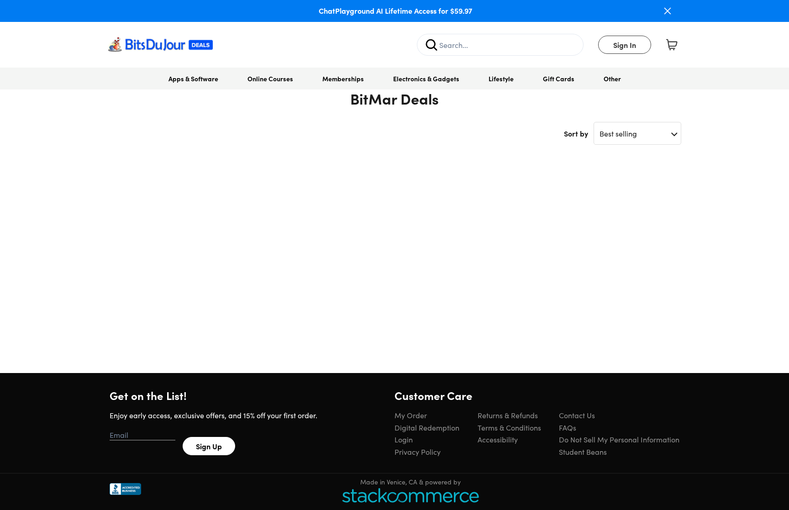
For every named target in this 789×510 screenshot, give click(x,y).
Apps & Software (193, 78)
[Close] (668, 11)
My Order (410, 415)
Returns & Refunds (508, 415)
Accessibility (498, 439)
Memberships (343, 78)
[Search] (431, 45)
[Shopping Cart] (671, 44)
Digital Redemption (426, 427)
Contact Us (577, 415)
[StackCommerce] (410, 495)
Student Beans (583, 452)
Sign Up (209, 446)
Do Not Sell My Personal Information (619, 439)
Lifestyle (501, 78)
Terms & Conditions (509, 427)
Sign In (624, 45)
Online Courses (270, 78)
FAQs (567, 427)
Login (403, 439)
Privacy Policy (417, 452)
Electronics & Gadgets (426, 78)
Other (612, 78)
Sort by (576, 133)
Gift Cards (558, 78)
